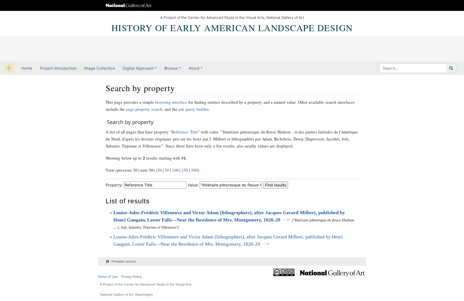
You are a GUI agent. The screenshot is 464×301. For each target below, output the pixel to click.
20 (159, 170)
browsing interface (171, 102)
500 (194, 170)
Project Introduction (58, 68)
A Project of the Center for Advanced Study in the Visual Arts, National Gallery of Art (232, 17)
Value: (193, 185)
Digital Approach (138, 68)
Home (26, 68)
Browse (171, 68)
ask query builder (193, 109)
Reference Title (185, 132)
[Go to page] (451, 68)
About (194, 68)
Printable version (123, 261)
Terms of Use (107, 277)
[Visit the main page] (9, 69)
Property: (114, 185)
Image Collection (99, 68)
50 (167, 170)
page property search (144, 109)
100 (175, 170)
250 (184, 170)
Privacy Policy (131, 277)
